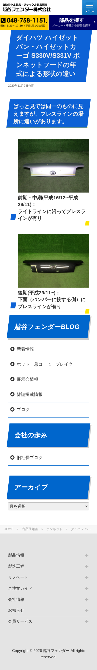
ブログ (23, 409)
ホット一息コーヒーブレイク (45, 364)
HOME (8, 529)
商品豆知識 (30, 529)
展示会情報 (27, 379)
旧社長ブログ (30, 457)
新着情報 (25, 349)
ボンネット (54, 529)
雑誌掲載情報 (30, 394)
